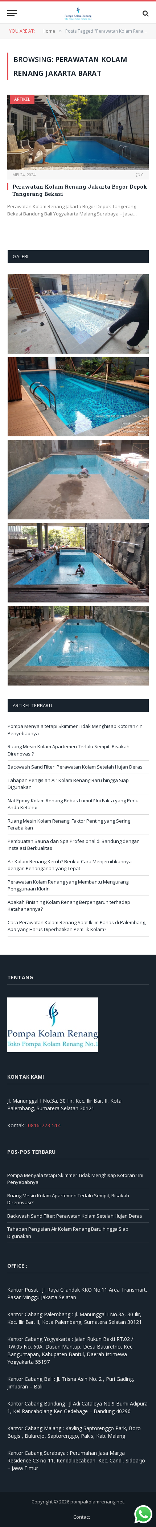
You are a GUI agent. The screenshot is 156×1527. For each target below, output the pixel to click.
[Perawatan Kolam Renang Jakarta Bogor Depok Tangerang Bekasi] (78, 132)
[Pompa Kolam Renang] (78, 13)
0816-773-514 (44, 1125)
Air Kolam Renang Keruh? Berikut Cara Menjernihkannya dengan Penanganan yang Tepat (70, 865)
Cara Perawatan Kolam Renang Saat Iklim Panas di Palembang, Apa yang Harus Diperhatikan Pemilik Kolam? (77, 926)
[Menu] (12, 13)
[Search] (145, 13)
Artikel (22, 99)
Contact (81, 1517)
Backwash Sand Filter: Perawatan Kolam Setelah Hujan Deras (75, 767)
